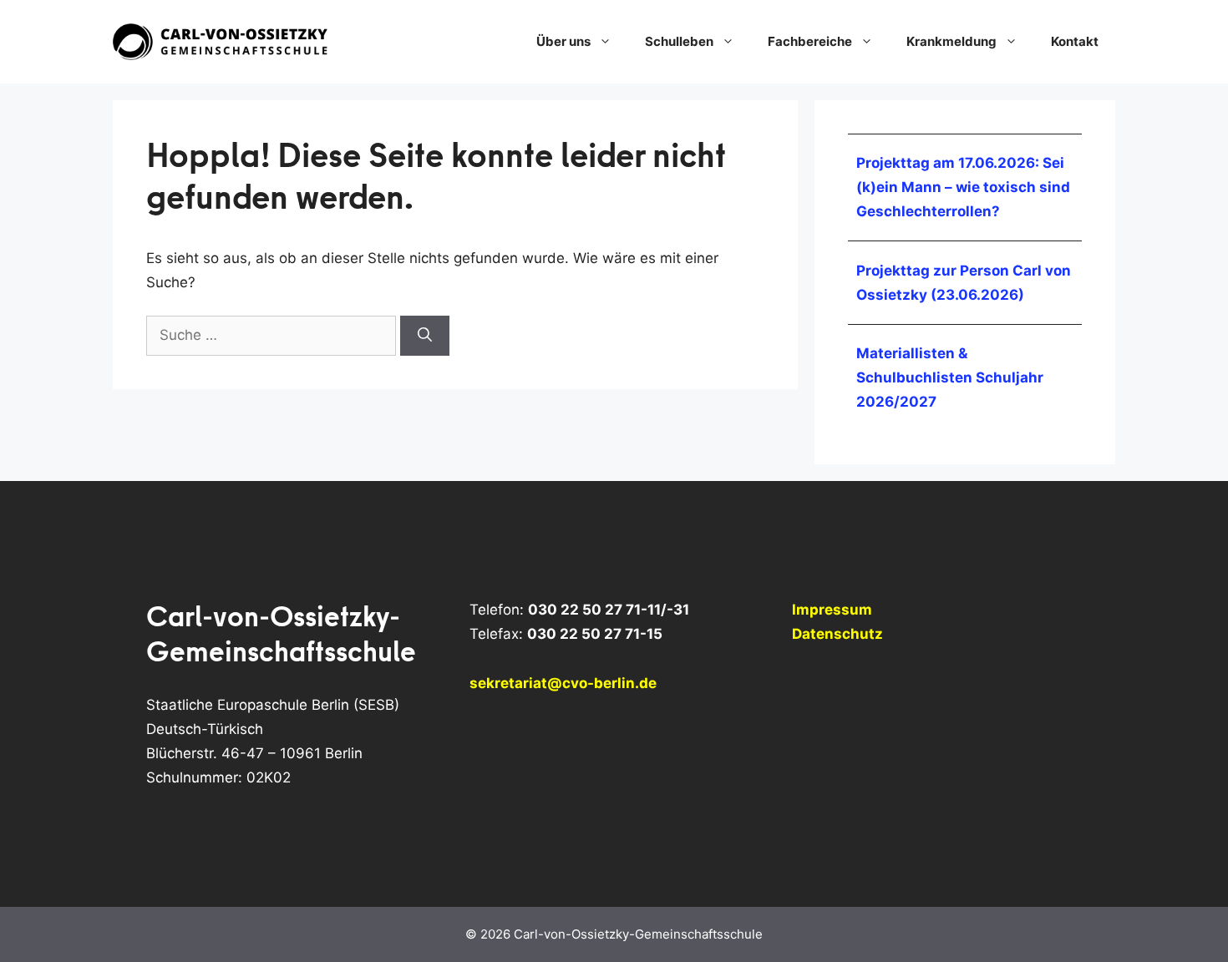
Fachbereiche (810, 41)
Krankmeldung (951, 41)
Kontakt (1075, 41)
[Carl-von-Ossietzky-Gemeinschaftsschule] (221, 41)
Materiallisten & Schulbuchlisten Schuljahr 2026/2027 (949, 377)
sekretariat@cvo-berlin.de (563, 683)
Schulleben (679, 41)
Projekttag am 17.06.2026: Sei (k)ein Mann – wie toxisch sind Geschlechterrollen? (963, 187)
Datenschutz (837, 633)
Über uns (563, 41)
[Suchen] (424, 336)
